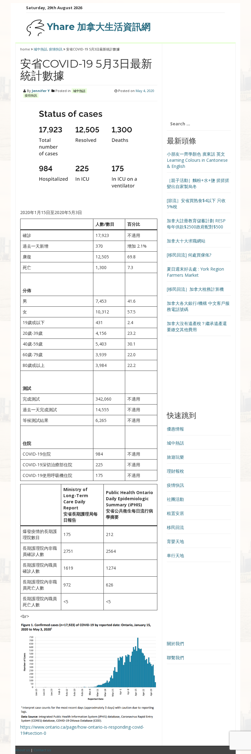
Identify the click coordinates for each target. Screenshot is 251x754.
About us (22, 750)
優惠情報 (175, 429)
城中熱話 (40, 49)
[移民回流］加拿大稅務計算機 (195, 289)
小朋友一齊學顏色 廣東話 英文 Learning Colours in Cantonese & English (197, 160)
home (25, 49)
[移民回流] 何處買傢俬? (189, 255)
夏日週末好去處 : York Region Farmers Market (195, 272)
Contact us (42, 750)
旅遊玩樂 (175, 457)
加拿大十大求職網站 (186, 241)
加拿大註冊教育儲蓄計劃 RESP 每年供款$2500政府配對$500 (196, 224)
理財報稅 (175, 471)
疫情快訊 (55, 49)
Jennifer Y (41, 90)
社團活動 (175, 499)
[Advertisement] (199, 80)
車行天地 (175, 555)
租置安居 (175, 513)
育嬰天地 (175, 541)
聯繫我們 (175, 657)
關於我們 (175, 643)
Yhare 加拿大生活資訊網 (97, 26)
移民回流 (175, 527)
